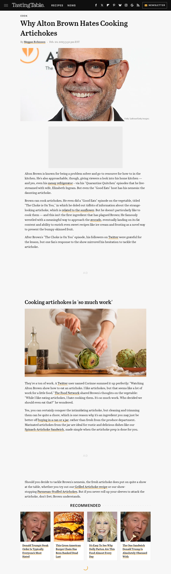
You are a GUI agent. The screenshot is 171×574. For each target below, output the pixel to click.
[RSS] (138, 6)
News (71, 5)
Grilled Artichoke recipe (90, 486)
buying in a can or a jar (53, 420)
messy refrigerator (60, 183)
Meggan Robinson (34, 42)
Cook (24, 16)
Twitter (113, 237)
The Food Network (67, 393)
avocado (95, 220)
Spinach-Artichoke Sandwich (44, 429)
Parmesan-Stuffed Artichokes (57, 491)
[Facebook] (96, 6)
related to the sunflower (78, 210)
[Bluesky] (120, 6)
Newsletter (157, 5)
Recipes (57, 5)
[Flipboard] (108, 6)
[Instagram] (126, 6)
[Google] (132, 6)
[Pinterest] (114, 6)
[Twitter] (102, 6)
